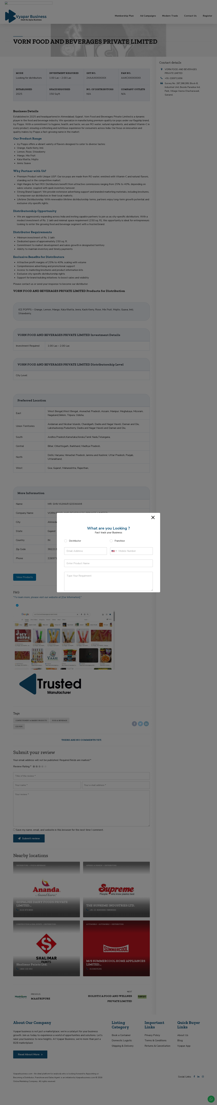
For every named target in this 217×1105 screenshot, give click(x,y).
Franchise (120, 541)
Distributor (75, 541)
